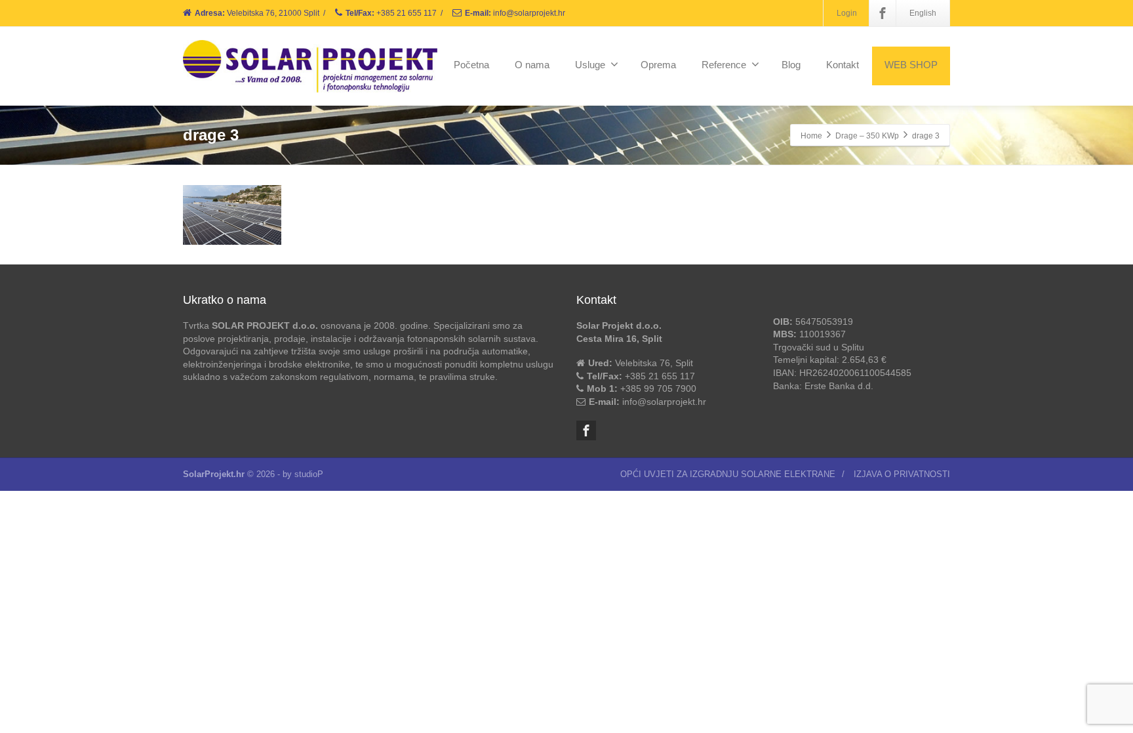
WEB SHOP (911, 64)
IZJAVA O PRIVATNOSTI (902, 474)
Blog (791, 64)
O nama (532, 64)
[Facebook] (882, 13)
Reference (724, 64)
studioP (308, 474)
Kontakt (842, 64)
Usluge (590, 64)
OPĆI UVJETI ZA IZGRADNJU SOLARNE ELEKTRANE (727, 474)
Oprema (658, 64)
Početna (471, 64)
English (922, 13)
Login (847, 13)
